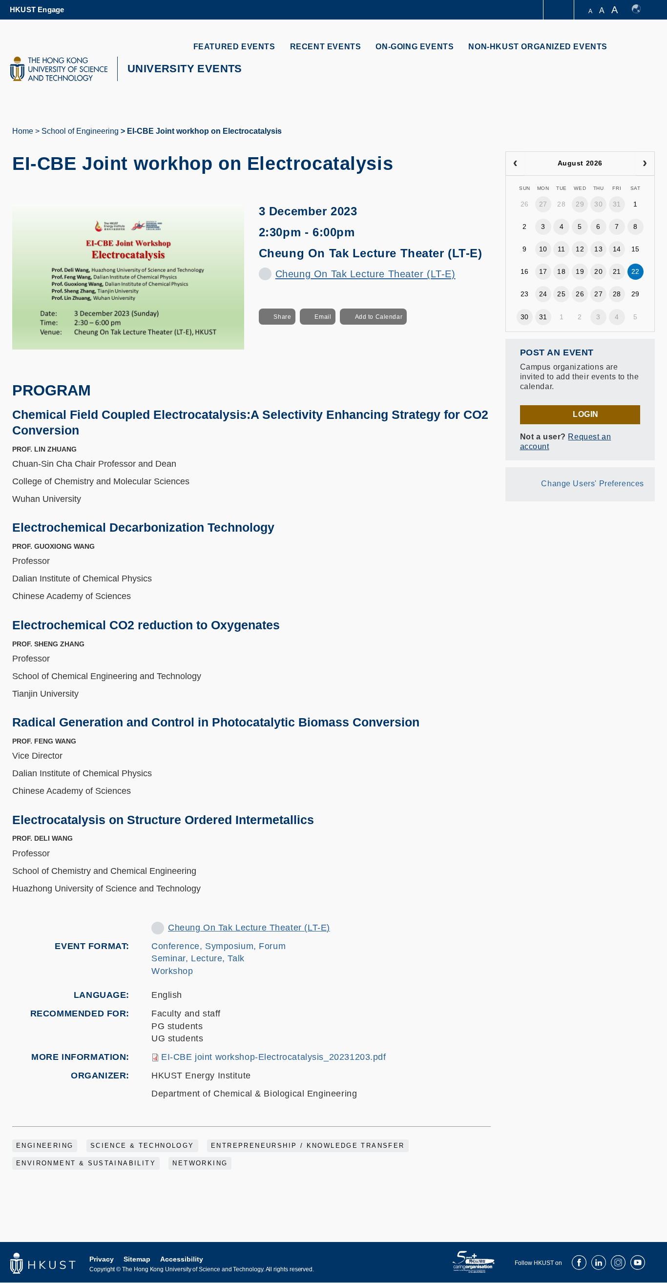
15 (635, 249)
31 (617, 204)
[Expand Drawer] (559, 10)
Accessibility (181, 1259)
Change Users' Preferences (592, 483)
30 (598, 204)
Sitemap (137, 1259)
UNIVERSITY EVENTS (184, 68)
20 (598, 271)
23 (525, 294)
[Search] (641, 52)
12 (580, 249)
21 (617, 271)
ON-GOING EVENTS (414, 46)
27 (543, 204)
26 (525, 204)
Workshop (172, 971)
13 (598, 249)
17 (543, 271)
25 (561, 294)
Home (22, 131)
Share (282, 316)
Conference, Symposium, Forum (218, 946)
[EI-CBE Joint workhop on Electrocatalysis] (128, 276)
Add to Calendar (379, 316)
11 (561, 249)
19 (580, 271)
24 (543, 294)
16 (525, 271)
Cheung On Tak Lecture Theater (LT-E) (365, 274)
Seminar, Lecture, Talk (198, 958)
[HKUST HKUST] (58, 69)
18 (561, 271)
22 (635, 271)
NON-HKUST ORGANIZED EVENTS (537, 46)
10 (543, 249)
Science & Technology (142, 1145)
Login (586, 414)
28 (561, 204)
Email (322, 316)
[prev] (515, 163)
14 (617, 249)
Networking (200, 1163)
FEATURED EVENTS (234, 46)
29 (580, 204)
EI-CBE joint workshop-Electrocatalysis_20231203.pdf (273, 1057)
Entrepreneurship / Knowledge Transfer (308, 1145)
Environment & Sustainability (86, 1163)
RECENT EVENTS (325, 46)
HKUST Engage (37, 9)
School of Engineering (80, 131)
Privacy (101, 1259)
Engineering (44, 1145)
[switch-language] (641, 10)
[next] (644, 163)
